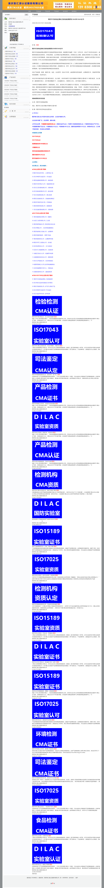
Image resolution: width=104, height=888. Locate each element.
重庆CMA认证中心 (10, 66)
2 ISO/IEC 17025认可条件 (10, 85)
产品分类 (47, 11)
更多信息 (34, 873)
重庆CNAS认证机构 (10, 71)
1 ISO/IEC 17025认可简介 (10, 81)
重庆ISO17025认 (9, 59)
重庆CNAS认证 (9, 51)
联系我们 (74, 11)
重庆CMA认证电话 (10, 63)
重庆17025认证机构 (10, 56)
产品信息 (38, 11)
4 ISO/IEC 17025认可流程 (10, 94)
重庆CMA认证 (8, 61)
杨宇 (77, 877)
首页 (30, 11)
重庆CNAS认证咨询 (10, 54)
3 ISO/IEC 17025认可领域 (10, 89)
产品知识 (56, 11)
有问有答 (65, 11)
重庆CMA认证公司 (10, 68)
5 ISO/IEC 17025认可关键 (10, 98)
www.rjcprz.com (12, 30)
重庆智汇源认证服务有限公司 (39, 322)
